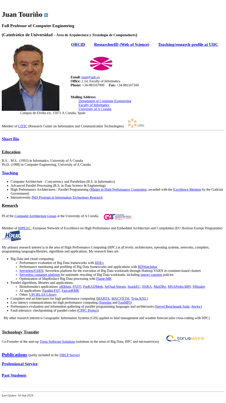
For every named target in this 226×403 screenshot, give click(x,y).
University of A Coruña (95, 109)
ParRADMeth (93, 286)
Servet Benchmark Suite (173, 306)
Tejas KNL (139, 298)
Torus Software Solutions (57, 341)
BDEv (99, 263)
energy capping (151, 275)
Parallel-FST (51, 290)
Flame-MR (103, 279)
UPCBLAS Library (43, 294)
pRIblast (65, 286)
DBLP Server (69, 355)
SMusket (198, 286)
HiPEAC (24, 228)
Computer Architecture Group (35, 216)
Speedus (105, 302)
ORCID (78, 44)
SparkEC (134, 286)
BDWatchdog (147, 267)
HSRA (147, 286)
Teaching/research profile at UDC (188, 44)
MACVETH (120, 298)
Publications (14, 354)
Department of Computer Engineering (105, 101)
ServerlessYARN (31, 271)
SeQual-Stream (115, 286)
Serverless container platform (39, 275)
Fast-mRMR (70, 290)
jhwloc (196, 306)
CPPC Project (88, 310)
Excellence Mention (187, 189)
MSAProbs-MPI (179, 286)
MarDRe (160, 286)
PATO (77, 286)
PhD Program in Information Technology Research (67, 197)
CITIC (22, 126)
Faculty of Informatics (94, 105)
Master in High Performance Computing (118, 189)
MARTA (103, 298)
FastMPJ (124, 302)
